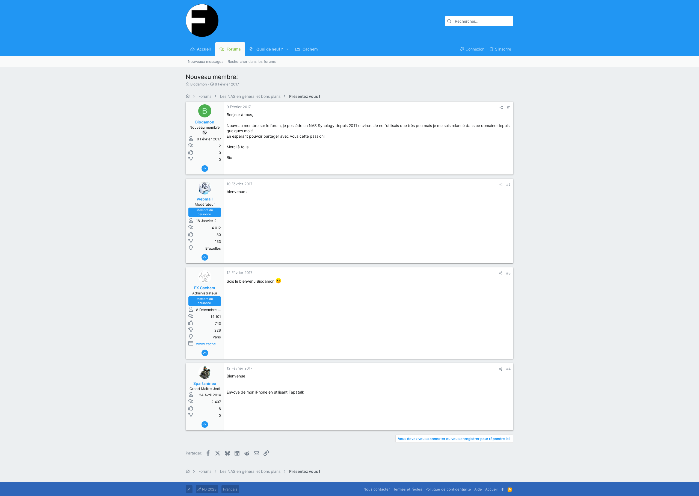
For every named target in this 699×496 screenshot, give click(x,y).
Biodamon (198, 84)
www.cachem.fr (209, 344)
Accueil (491, 489)
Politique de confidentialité (448, 489)
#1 (509, 107)
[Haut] (502, 489)
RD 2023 (209, 489)
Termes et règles (407, 489)
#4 (508, 369)
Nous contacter (376, 489)
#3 (508, 273)
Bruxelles (213, 248)
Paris (217, 337)
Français (230, 489)
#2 (508, 184)
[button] (287, 49)
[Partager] (501, 107)
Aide (478, 489)
